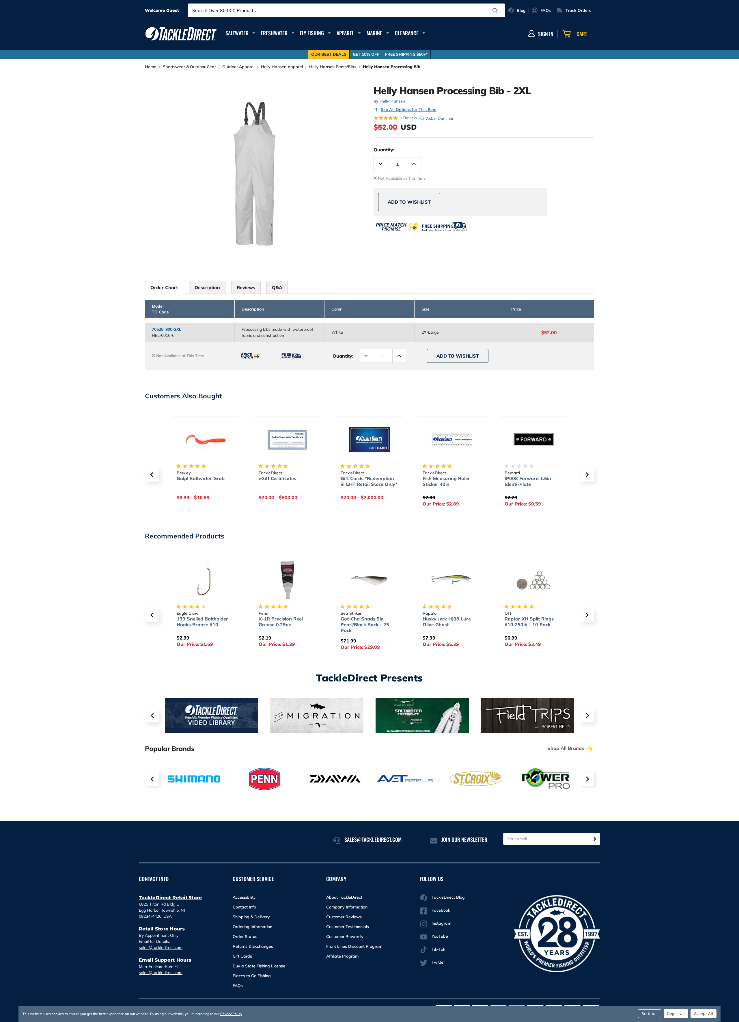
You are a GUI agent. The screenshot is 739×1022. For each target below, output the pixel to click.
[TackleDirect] (181, 33)
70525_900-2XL (166, 329)
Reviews (246, 287)
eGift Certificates (195, 478)
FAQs (238, 985)
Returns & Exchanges (253, 946)
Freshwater (274, 33)
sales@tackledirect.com (160, 947)
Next (587, 715)
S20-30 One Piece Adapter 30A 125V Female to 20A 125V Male (528, 487)
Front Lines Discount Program (354, 946)
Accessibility (244, 897)
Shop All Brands (566, 748)
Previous (152, 715)
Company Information (346, 907)
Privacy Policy (231, 1014)
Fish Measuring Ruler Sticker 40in (364, 481)
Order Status (245, 936)
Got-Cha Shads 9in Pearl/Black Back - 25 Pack (299, 624)
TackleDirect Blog (448, 897)
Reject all (676, 1013)
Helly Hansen (392, 101)
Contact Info (244, 907)
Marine (374, 33)
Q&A (277, 287)
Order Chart (164, 287)
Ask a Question (440, 118)
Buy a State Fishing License (259, 966)
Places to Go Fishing (252, 975)
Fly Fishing (312, 33)
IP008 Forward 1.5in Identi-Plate (446, 481)
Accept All (703, 1013)
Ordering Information (252, 926)
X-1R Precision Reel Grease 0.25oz (215, 621)
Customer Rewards (344, 936)
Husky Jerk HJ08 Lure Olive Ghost (381, 621)
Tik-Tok (438, 949)
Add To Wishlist (409, 202)
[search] (495, 11)
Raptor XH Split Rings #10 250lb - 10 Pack (463, 621)
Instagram (441, 923)
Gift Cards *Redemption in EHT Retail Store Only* (287, 481)
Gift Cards (242, 956)
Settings (650, 1013)
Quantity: (384, 150)
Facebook (441, 910)
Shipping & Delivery (251, 916)
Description (207, 287)
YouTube (440, 936)
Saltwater (237, 33)
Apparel (345, 33)
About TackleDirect (344, 897)
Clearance (407, 33)
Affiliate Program (342, 956)
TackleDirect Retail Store (170, 897)
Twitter (438, 962)
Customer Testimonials (347, 926)
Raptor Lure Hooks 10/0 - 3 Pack (549, 621)
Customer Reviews (344, 916)
